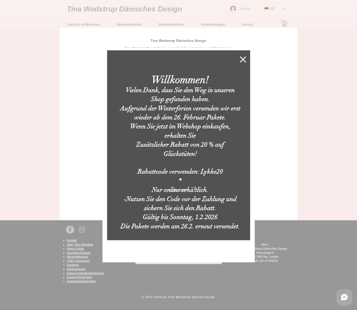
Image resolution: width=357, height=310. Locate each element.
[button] (243, 59)
